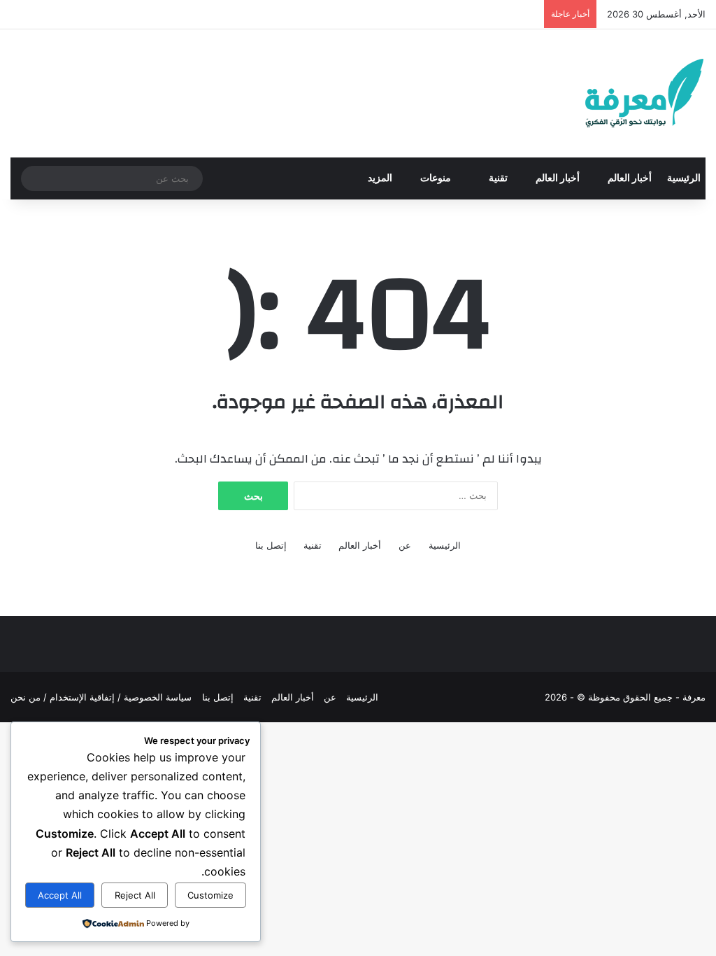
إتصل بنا (271, 545)
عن (405, 545)
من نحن (25, 697)
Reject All (135, 895)
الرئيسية (684, 178)
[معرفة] (626, 93)
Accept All (60, 895)
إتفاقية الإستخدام (82, 697)
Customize (210, 895)
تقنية (498, 178)
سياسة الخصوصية (158, 697)
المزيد (380, 178)
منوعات (436, 178)
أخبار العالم (630, 178)
